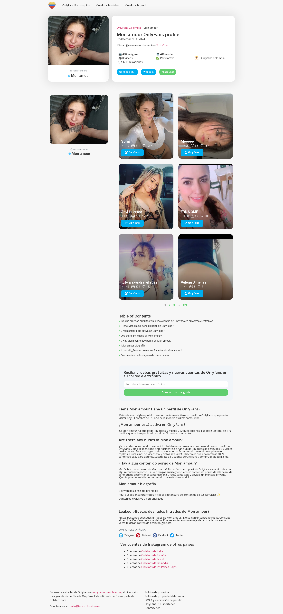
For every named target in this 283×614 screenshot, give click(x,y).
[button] (132, 152)
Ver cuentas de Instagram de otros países (145, 355)
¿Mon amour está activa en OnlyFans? (143, 330)
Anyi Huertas (131, 212)
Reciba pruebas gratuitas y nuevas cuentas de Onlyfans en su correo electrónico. (167, 321)
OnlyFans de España (153, 555)
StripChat (162, 45)
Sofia (125, 141)
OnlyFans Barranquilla (76, 5)
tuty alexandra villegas (139, 282)
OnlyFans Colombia (129, 27)
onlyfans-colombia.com (107, 592)
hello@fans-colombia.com (85, 606)
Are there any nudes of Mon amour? (141, 335)
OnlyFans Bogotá (135, 5)
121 (185, 305)
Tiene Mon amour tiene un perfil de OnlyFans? (147, 325)
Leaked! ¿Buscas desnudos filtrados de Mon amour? (151, 350)
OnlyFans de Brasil (152, 559)
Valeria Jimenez (194, 282)
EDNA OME (189, 212)
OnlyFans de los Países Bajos (159, 567)
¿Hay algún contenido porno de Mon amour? (146, 340)
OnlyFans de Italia (152, 551)
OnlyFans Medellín (107, 5)
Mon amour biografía (133, 345)
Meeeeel (188, 141)
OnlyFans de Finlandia (154, 563)
